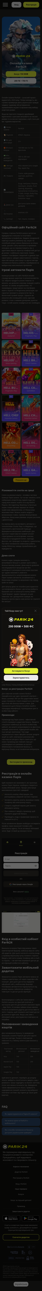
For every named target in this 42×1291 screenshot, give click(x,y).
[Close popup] (35, 611)
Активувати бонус (21, 671)
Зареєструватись (21, 677)
